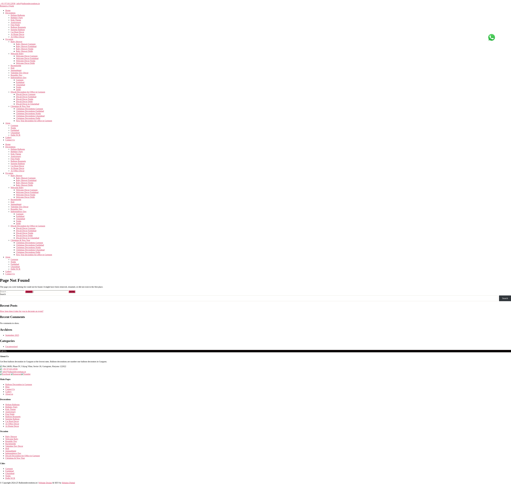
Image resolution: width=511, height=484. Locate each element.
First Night (15, 25)
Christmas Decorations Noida (28, 113)
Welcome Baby (17, 53)
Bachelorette (16, 65)
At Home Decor (17, 34)
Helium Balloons (18, 15)
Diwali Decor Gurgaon (25, 94)
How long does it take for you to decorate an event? (21, 311)
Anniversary (16, 22)
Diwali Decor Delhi (24, 101)
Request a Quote (7, 6)
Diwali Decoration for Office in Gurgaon (28, 92)
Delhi (18, 89)
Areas (7, 123)
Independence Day (18, 77)
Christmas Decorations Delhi (28, 118)
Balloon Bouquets (18, 27)
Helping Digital (68, 483)
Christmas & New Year (20, 106)
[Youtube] (25, 374)
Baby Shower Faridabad (26, 46)
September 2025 (12, 335)
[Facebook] (5, 374)
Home (8, 10)
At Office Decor (17, 37)
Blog (7, 387)
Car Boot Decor (17, 32)
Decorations (10, 13)
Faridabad (20, 82)
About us (9, 394)
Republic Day (16, 75)
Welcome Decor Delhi (25, 63)
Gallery (8, 137)
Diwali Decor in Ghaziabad (27, 104)
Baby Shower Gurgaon (26, 44)
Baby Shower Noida (24, 49)
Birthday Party (17, 18)
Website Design (45, 483)
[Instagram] (16, 374)
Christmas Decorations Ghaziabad (30, 116)
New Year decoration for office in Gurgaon (34, 121)
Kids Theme (16, 20)
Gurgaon (19, 80)
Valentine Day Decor (19, 73)
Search (3, 294)
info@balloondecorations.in (28, 3)
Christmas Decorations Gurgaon (29, 109)
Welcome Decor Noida (25, 61)
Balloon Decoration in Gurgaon (18, 384)
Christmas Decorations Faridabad (30, 111)
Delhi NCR (15, 135)
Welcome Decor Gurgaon (27, 56)
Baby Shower (16, 41)
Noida (18, 87)
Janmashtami (16, 70)
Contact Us (10, 140)
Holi (12, 68)
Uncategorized (11, 346)
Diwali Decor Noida (24, 99)
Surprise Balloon (18, 29)
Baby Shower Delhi (24, 51)
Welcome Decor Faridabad (27, 58)
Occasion (9, 39)
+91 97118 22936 (7, 3)
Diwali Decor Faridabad (26, 97)
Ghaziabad (20, 85)
